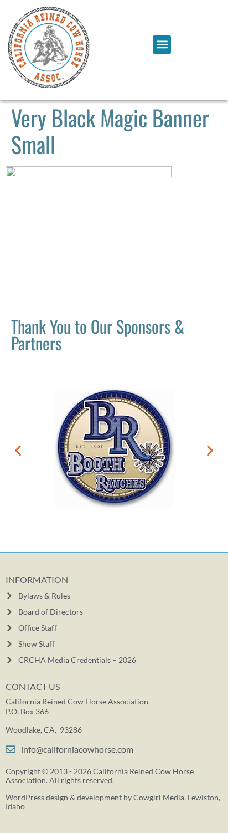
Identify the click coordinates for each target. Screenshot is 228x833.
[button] (162, 44)
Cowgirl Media (158, 797)
